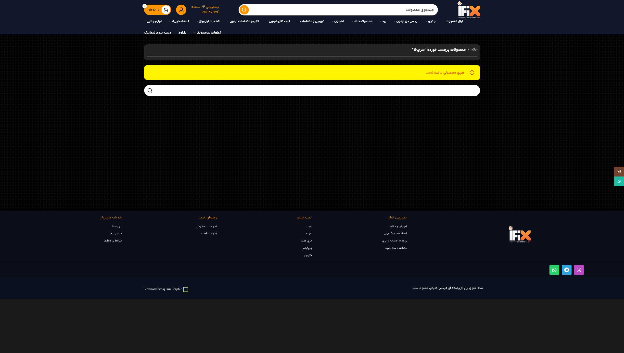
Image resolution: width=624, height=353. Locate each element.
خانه (474, 50)
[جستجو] (244, 9)
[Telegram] (567, 270)
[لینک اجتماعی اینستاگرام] (619, 171)
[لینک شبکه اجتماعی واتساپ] (619, 181)
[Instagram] (579, 270)
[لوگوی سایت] (469, 10)
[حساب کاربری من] (181, 10)
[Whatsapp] (554, 270)
